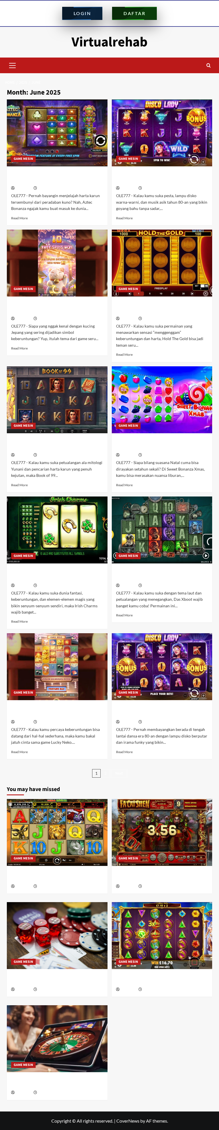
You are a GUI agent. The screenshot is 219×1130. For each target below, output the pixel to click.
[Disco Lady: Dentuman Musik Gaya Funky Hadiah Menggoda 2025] (162, 132)
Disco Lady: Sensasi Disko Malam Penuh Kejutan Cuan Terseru (158, 711)
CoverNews (127, 1120)
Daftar (134, 13)
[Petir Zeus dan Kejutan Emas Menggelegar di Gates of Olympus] (162, 935)
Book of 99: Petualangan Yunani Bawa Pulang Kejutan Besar (51, 444)
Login (82, 13)
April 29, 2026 (47, 989)
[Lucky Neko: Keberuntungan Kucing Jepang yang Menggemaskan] (57, 263)
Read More (19, 218)
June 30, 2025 (48, 188)
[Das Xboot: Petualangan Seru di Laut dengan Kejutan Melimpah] (162, 529)
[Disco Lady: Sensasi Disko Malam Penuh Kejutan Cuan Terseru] (162, 666)
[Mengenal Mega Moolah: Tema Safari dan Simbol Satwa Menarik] (57, 832)
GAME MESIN (23, 158)
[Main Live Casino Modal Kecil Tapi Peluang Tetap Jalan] (57, 1038)
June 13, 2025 (48, 585)
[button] (12, 65)
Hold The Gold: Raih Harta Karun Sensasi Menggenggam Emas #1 (159, 307)
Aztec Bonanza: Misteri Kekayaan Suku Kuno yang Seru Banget (52, 177)
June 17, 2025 (153, 455)
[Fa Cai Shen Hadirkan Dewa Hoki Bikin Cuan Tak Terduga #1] (162, 832)
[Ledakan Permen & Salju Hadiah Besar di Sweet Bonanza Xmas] (162, 399)
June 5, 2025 (152, 722)
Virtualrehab (110, 42)
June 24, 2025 (48, 318)
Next (119, 773)
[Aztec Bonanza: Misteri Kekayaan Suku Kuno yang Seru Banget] (57, 132)
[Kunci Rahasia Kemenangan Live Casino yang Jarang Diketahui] (57, 935)
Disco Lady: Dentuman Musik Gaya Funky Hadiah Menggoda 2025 (160, 177)
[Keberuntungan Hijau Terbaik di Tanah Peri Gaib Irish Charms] (57, 529)
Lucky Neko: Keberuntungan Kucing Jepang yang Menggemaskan (49, 307)
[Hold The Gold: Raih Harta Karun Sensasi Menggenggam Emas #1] (162, 263)
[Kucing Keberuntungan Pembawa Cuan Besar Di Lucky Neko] (57, 666)
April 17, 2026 (47, 1092)
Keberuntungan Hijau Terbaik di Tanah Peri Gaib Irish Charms (52, 574)
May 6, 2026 (151, 886)
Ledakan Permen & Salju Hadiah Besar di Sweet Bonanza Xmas (159, 444)
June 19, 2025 (48, 455)
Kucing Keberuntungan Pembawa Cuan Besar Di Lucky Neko (53, 711)
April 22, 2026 (152, 989)
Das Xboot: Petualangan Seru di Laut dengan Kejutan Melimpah (155, 574)
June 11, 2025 (153, 585)
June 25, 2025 (153, 188)
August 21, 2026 (49, 886)
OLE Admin (24, 188)
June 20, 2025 (153, 318)
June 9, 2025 (47, 722)
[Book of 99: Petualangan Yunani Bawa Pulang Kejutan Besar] (57, 399)
